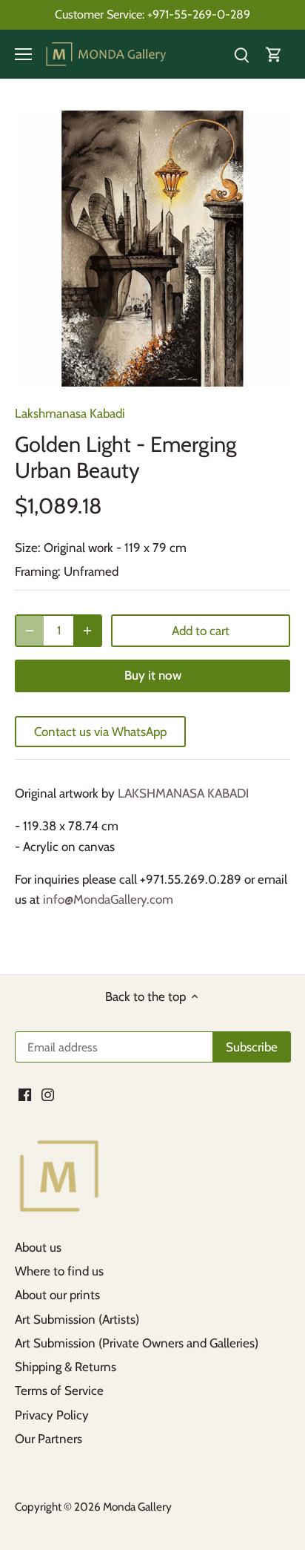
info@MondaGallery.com (108, 899)
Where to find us (59, 1271)
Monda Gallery (137, 1507)
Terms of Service (59, 1390)
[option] (152, 249)
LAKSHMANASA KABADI (183, 793)
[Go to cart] (274, 54)
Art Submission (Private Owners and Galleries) (136, 1343)
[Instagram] (47, 1094)
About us (38, 1247)
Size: (28, 547)
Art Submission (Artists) (77, 1319)
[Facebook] (25, 1094)
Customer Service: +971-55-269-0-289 (152, 14)
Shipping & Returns (65, 1366)
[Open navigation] (23, 54)
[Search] (241, 54)
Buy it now (152, 675)
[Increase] (87, 630)
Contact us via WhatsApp (100, 731)
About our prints (57, 1294)
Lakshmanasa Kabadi (70, 413)
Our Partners (48, 1438)
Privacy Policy (52, 1415)
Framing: (38, 571)
